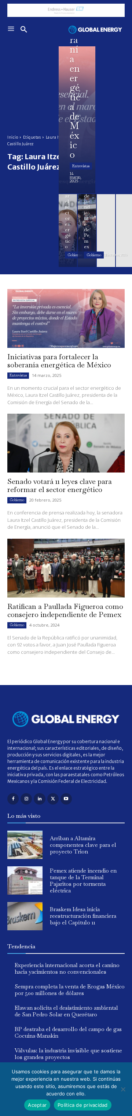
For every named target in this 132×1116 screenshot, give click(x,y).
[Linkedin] (39, 799)
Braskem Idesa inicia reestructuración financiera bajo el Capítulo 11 (83, 916)
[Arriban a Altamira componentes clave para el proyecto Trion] (25, 845)
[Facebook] (13, 799)
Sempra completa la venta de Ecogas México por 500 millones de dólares (70, 989)
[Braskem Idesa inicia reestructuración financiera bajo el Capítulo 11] (25, 916)
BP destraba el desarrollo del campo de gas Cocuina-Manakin (68, 1032)
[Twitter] (53, 799)
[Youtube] (66, 799)
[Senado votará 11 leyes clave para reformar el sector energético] (68, 230)
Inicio (12, 137)
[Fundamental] (66, 10)
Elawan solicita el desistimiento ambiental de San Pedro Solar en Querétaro (66, 1011)
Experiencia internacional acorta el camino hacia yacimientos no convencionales (67, 968)
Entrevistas (80, 166)
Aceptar (37, 1105)
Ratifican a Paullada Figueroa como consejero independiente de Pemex (65, 610)
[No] (122, 1089)
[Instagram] (26, 799)
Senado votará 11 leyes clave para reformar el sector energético (59, 485)
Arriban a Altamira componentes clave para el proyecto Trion (83, 845)
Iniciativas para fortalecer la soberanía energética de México (59, 361)
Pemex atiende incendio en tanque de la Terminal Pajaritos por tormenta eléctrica (83, 880)
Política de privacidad (83, 1105)
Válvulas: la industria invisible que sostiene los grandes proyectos (68, 1053)
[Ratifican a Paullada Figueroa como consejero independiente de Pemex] (87, 230)
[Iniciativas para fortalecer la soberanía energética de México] (77, 119)
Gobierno (74, 255)
